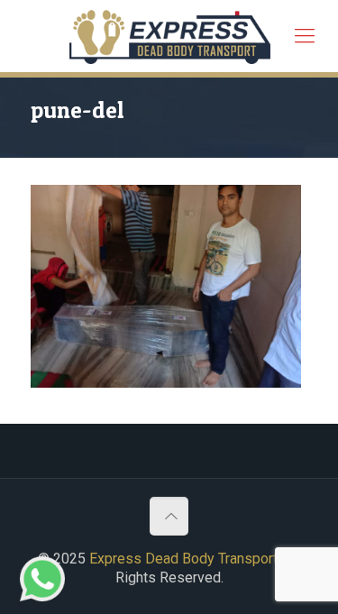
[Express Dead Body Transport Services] (170, 36)
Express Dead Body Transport (183, 558)
